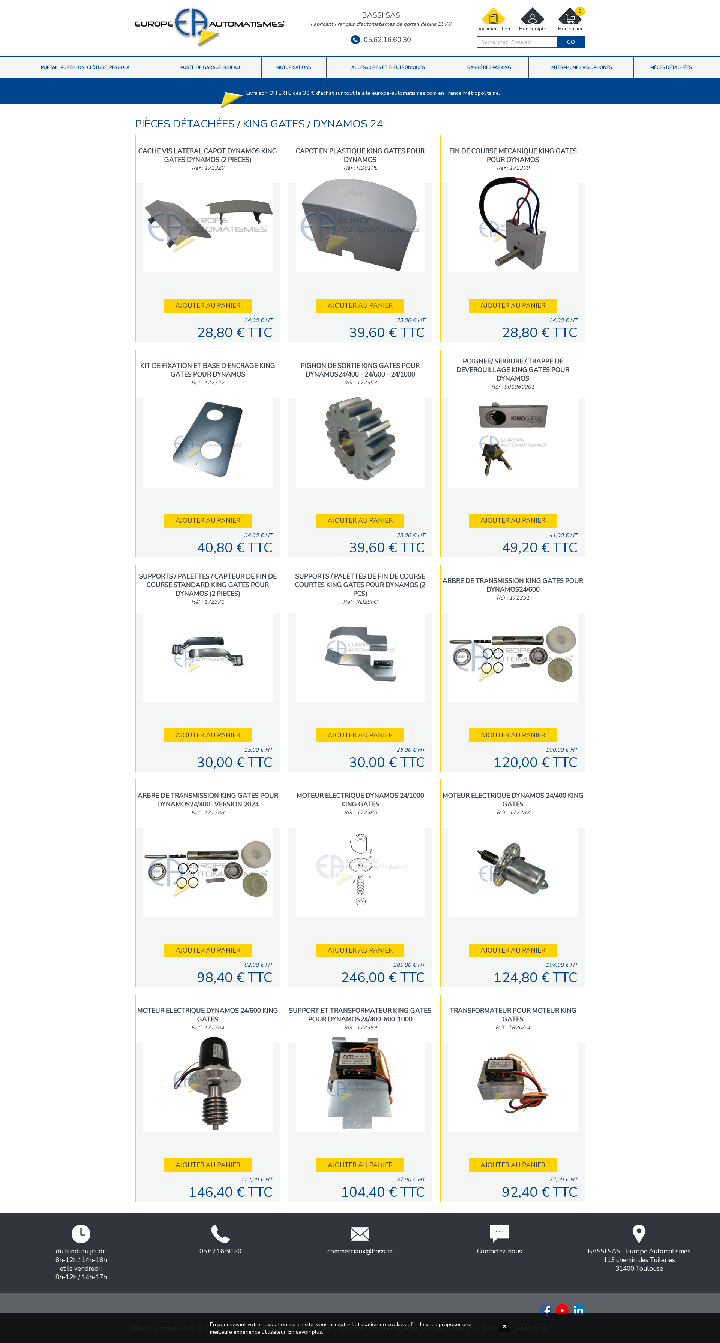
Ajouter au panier (208, 305)
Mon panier (570, 20)
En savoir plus (305, 1332)
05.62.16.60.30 (387, 39)
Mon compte (532, 29)
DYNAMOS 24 (348, 124)
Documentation (493, 29)
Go (571, 42)
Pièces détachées (186, 124)
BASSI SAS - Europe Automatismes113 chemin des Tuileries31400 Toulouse (639, 1260)
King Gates (275, 124)
